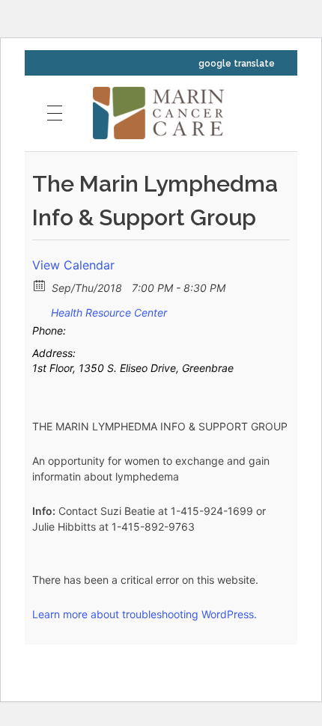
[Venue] (40, 309)
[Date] (40, 285)
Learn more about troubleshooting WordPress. (144, 614)
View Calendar (73, 264)
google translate (236, 63)
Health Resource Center (109, 312)
